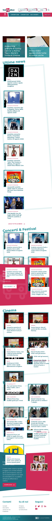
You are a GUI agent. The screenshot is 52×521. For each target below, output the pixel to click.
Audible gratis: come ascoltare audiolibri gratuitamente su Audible (40, 436)
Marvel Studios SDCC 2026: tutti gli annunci (41, 355)
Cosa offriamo (32, 10)
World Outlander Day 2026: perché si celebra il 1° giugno (39, 400)
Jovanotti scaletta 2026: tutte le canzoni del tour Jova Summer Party (15, 189)
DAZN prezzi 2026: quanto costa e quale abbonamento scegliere (15, 83)
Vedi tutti (47, 14)
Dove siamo (6, 507)
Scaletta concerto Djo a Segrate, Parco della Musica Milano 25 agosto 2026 (15, 110)
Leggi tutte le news (15, 224)
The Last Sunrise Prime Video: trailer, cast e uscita (14, 387)
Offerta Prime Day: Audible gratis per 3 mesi (15, 399)
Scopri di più (8, 484)
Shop (41, 10)
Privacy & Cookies (16, 516)
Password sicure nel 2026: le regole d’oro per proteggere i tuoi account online (15, 437)
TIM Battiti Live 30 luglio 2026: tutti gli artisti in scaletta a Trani (14, 216)
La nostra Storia (23, 509)
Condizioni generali (7, 516)
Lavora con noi (6, 509)
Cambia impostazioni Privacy (9, 518)
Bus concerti (34, 14)
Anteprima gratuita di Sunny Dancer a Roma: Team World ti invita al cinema (13, 50)
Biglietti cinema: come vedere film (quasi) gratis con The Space (41, 422)
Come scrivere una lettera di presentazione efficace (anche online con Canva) (41, 429)
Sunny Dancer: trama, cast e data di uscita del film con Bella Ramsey (15, 353)
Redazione (22, 507)
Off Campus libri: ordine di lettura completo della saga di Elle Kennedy (15, 423)
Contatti (5, 506)
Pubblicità (5, 511)
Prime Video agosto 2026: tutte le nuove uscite (37, 53)
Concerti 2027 (25, 14)
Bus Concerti (8, 286)
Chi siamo (21, 506)
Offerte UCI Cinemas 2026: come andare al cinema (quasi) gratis (14, 460)
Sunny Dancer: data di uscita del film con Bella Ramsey (38, 329)
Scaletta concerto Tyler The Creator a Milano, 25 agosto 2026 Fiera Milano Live (15, 163)
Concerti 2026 (15, 14)
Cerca (48, 10)
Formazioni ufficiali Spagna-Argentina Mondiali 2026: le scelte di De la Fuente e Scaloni (41, 363)
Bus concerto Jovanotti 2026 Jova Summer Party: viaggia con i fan (39, 292)
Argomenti (23, 10)
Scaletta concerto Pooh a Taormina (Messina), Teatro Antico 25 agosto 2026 (15, 136)
